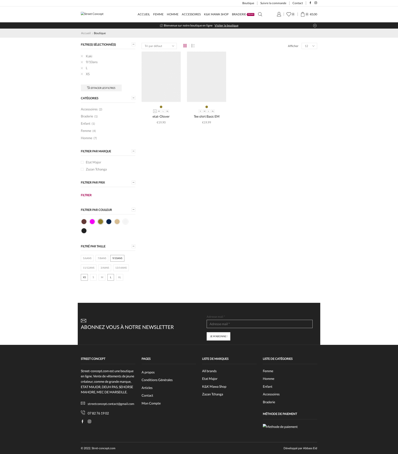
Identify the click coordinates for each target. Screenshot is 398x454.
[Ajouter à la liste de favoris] (171, 95)
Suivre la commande (273, 3)
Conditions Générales (157, 380)
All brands (209, 371)
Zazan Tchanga (96, 169)
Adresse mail (216, 316)
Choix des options (161, 95)
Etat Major (93, 162)
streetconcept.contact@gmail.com (111, 404)
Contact (297, 3)
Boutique (248, 3)
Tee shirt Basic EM (207, 116)
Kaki (89, 56)
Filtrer (86, 195)
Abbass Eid (310, 448)
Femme (158, 14)
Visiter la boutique (226, 25)
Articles (147, 388)
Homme (172, 14)
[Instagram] (315, 3)
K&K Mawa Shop (216, 14)
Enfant (85, 123)
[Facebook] (310, 3)
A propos (148, 372)
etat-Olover (161, 116)
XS (88, 74)
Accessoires (191, 14)
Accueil (144, 14)
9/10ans (92, 62)
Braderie (243, 14)
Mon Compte (151, 403)
